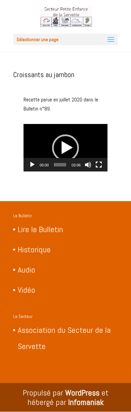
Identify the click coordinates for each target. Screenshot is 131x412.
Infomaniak (86, 402)
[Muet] (88, 164)
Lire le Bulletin (40, 229)
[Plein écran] (98, 164)
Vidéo (26, 290)
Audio (26, 269)
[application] (65, 147)
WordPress (82, 392)
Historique (34, 249)
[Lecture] (32, 164)
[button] (65, 147)
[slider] (60, 164)
